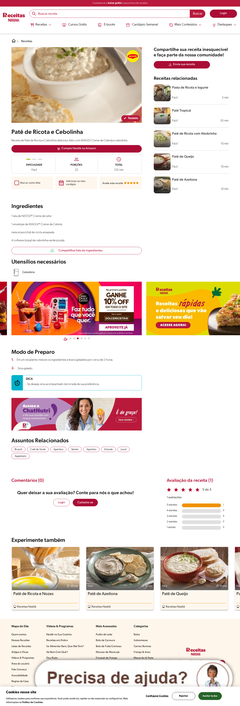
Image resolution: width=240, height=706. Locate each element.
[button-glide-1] (74, 338)
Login (61, 502)
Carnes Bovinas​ (142, 646)
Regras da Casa (20, 681)
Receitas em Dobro (57, 640)
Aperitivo (58, 449)
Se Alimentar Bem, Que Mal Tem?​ (65, 646)
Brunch (18, 449)
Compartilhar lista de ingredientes (80, 250)
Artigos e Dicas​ (19, 652)
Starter (75, 449)
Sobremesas (141, 640)
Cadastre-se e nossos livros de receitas (120, 3)
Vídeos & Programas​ (22, 658)
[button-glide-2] (78, 338)
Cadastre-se (85, 502)
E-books (109, 24)
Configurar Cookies (157, 696)
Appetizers (20, 456)
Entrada (108, 449)
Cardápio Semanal (145, 24)
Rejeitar (183, 696)
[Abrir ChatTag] (134, 678)
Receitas (26, 41)
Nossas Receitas (20, 640)
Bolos (137, 634)
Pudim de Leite (104, 634)
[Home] (13, 42)
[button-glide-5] (89, 338)
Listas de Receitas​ (21, 646)
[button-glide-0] (70, 338)
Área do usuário (20, 663)
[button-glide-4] (85, 338)
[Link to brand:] (132, 56)
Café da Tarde (38, 449)
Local (123, 449)
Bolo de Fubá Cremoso (109, 646)
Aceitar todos (210, 696)
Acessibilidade (19, 675)
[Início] (14, 18)
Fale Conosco (19, 669)
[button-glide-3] (81, 338)
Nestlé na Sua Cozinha (59, 634)
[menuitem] (40, 26)
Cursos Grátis (77, 24)
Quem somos (18, 634)
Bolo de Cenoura (105, 640)
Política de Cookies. (33, 702)
